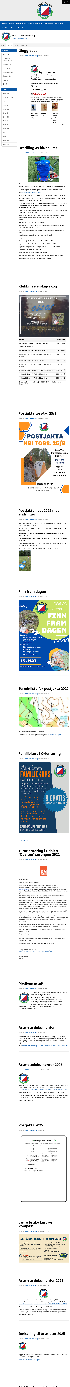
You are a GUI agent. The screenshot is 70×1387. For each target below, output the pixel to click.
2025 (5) (5, 101)
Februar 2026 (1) (8, 97)
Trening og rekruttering (35, 23)
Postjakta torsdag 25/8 (37, 413)
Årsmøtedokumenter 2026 (40, 1064)
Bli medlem (21, 28)
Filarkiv (13, 28)
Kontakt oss (5, 28)
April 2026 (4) (7, 93)
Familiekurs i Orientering (40, 753)
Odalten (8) (7, 76)
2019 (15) (6, 125)
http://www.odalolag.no (20, 38)
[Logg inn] (67, 2)
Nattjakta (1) (7, 64)
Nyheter (4, 23)
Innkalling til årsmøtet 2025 (42, 1333)
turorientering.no (24, 889)
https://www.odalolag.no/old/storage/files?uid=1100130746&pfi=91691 (43, 1304)
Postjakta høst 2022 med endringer (39, 512)
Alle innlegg (7, 54)
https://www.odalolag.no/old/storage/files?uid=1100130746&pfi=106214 (43, 1090)
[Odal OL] (44, 10)
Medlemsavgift (31, 983)
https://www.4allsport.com (31, 193)
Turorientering (48, 23)
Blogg (10, 45)
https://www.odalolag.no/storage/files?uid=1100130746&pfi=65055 (45, 1046)
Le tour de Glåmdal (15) (7, 59)
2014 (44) (6, 145)
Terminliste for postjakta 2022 (44, 688)
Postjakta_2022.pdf (54, 735)
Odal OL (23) (7, 68)
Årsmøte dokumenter (37, 1027)
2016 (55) (6, 137)
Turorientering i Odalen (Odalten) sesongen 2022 (39, 852)
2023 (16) (6, 109)
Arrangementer (21, 23)
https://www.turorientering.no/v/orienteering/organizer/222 (35, 951)
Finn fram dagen (32, 591)
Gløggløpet (28, 50)
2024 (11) (6, 105)
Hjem (3, 45)
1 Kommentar (23, 840)
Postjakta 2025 (31, 1125)
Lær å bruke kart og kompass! (35, 1224)
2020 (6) (5, 121)
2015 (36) (6, 141)
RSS (5, 84)
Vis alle (5, 80)
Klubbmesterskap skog (38, 286)
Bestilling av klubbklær (38, 148)
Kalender (11, 23)
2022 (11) (6, 113)
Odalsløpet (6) (8, 72)
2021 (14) (6, 117)
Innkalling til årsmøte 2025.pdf (29, 1360)
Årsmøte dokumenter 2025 (41, 1280)
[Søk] (64, 2)
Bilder (16, 45)
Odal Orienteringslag (31, 56)
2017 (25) (6, 133)
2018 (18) (6, 129)
